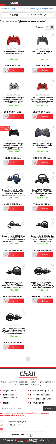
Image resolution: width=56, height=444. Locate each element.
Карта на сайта (37, 403)
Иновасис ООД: (22, 440)
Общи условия (9, 391)
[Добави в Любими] (23, 39)
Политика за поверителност (9, 396)
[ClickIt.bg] (14, 3)
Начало (4, 9)
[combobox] (41, 15)
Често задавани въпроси (42, 399)
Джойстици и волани (46, 9)
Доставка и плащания (40, 395)
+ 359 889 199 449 (12, 425)
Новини (5, 403)
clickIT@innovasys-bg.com (16, 421)
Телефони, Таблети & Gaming (22, 9)
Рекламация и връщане (41, 391)
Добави (16, 70)
